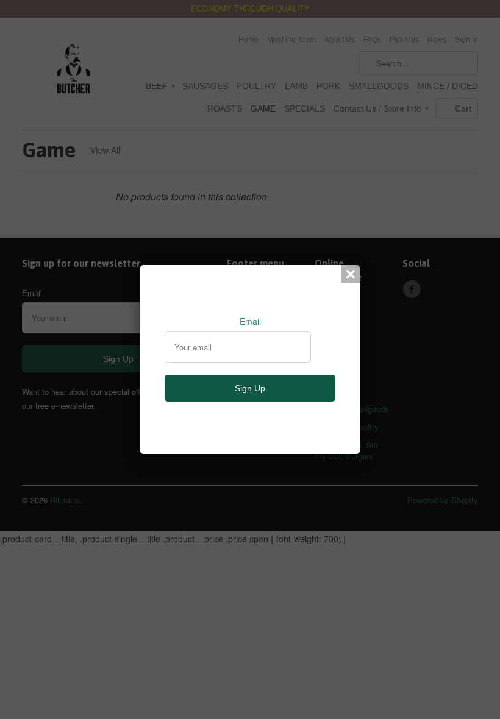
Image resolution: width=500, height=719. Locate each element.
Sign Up (250, 388)
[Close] (350, 274)
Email (250, 321)
